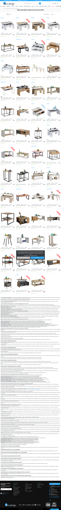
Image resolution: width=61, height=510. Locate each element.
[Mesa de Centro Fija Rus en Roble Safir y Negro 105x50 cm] (23, 260)
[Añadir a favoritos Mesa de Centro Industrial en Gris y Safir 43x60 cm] (13, 288)
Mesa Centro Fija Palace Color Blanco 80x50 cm (36, 205)
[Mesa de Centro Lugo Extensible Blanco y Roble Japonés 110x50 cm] (38, 260)
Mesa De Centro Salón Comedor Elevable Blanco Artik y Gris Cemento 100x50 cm (6, 34)
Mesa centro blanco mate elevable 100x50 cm (51, 34)
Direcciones (39, 487)
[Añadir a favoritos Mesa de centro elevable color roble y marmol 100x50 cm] (28, 96)
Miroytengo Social (16, 493)
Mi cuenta (39, 483)
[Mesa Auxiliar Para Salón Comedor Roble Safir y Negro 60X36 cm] (8, 175)
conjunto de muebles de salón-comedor (33, 388)
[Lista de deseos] (55, 3)
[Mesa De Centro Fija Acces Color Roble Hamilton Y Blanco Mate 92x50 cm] (23, 153)
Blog (14, 485)
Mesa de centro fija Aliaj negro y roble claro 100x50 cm (51, 77)
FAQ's (26, 489)
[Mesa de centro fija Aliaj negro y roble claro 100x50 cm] (53, 68)
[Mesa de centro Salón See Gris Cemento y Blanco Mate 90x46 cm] (49, 96)
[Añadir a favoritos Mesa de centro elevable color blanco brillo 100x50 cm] (59, 117)
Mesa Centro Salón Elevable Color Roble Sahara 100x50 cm (6, 205)
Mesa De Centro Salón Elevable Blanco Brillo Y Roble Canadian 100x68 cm (36, 120)
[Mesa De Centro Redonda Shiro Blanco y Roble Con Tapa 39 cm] (8, 239)
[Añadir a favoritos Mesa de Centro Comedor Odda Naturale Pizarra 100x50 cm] (59, 267)
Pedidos (38, 485)
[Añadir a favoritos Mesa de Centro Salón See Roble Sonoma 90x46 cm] (59, 96)
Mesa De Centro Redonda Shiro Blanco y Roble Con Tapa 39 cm (6, 248)
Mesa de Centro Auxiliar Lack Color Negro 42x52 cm (36, 141)
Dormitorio (8, 6)
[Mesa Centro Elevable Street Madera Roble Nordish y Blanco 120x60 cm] (16, 53)
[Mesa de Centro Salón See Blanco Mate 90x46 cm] (1, 139)
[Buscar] (40, 3)
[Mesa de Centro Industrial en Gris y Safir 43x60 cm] (8, 282)
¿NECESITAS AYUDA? (55, 483)
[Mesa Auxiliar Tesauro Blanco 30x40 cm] (53, 239)
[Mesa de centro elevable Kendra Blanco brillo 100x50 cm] (31, 32)
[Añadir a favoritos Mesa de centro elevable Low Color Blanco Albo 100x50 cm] (59, 181)
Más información (27, 255)
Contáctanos (15, 484)
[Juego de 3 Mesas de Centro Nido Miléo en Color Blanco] (38, 68)
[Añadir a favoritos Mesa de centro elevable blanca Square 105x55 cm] (13, 74)
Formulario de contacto (54, 492)
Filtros (8, 14)
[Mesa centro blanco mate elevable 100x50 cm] (1, 32)
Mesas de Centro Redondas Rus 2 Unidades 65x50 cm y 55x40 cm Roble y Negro (36, 248)
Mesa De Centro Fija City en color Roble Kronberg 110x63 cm (36, 291)
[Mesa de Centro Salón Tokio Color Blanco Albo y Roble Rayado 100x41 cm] (38, 218)
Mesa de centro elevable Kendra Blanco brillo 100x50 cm (51, 141)
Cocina (36, 6)
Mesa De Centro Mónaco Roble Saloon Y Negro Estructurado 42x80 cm (21, 227)
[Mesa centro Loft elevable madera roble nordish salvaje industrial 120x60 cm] (1, 96)
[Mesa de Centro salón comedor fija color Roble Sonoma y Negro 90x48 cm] (8, 46)
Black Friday (15, 494)
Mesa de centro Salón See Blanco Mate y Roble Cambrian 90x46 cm (6, 141)
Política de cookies (28, 488)
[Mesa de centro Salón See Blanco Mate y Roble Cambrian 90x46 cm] (48, 96)
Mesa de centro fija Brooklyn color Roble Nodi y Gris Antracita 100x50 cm (21, 141)
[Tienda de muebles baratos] (9, 3)
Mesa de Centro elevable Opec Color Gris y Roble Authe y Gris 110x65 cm (21, 291)
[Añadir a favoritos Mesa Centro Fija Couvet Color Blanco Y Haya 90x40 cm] (59, 203)
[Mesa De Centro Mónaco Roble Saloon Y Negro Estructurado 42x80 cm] (23, 218)
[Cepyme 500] (48, 504)
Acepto (37, 257)
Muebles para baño (27, 6)
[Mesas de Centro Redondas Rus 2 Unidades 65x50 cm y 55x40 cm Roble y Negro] (38, 239)
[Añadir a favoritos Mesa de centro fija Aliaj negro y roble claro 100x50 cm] (59, 74)
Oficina (32, 6)
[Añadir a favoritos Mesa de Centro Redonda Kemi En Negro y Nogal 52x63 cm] (13, 267)
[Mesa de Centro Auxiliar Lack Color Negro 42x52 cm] (38, 132)
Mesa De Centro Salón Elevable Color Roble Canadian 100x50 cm (36, 34)
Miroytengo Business (16, 492)
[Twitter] (50, 500)
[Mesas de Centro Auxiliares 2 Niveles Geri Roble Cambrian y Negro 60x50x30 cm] (53, 153)
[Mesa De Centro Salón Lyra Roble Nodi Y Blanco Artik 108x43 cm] (23, 111)
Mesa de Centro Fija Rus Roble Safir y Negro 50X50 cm (6, 227)
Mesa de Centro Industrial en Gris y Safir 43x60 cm (6, 291)
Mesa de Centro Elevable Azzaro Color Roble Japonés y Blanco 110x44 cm (36, 184)
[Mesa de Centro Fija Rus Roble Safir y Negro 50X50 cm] (8, 218)
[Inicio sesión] (53, 3)
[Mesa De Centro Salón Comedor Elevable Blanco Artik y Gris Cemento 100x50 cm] (17, 32)
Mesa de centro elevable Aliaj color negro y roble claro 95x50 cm (21, 77)
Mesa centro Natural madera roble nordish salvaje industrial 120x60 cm (21, 205)
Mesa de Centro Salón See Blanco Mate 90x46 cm (21, 248)
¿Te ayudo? (53, 509)
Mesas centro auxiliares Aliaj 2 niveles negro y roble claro (6, 120)
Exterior (49, 6)
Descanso (21, 6)
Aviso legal (26, 485)
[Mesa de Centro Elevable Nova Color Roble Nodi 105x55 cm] (1, 75)
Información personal (40, 484)
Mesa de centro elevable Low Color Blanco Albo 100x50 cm (51, 184)
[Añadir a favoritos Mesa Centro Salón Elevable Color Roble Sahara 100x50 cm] (13, 203)
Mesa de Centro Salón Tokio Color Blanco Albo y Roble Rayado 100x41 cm (36, 227)
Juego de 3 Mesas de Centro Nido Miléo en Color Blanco (36, 77)
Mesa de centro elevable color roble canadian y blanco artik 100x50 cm (21, 34)
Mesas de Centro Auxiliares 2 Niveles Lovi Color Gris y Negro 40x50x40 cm (21, 184)
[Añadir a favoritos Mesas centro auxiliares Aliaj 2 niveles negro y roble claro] (13, 117)
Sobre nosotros (15, 489)
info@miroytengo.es (54, 490)
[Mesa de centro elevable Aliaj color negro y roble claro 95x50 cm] (23, 68)
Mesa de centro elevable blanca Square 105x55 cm (6, 77)
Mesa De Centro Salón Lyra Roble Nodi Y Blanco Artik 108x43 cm (21, 120)
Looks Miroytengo (16, 488)
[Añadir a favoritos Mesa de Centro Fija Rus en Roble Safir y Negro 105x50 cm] (28, 267)
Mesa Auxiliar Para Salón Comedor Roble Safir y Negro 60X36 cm (6, 184)
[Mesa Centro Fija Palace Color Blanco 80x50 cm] (38, 196)
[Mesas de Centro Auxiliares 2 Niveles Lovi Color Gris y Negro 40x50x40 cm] (23, 175)
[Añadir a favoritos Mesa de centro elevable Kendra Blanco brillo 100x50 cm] (59, 138)
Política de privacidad (28, 487)
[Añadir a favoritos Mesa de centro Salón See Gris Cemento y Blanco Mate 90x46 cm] (13, 160)
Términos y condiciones (28, 484)
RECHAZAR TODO (23, 257)
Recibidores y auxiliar (42, 6)
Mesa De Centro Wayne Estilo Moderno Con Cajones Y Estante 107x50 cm (51, 227)
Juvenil (13, 6)
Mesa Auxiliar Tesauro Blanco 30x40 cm (51, 248)
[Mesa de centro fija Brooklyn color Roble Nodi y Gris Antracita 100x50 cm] (23, 132)
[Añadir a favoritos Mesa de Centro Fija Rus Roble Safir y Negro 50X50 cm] (13, 224)
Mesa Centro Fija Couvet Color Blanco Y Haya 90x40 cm (51, 205)
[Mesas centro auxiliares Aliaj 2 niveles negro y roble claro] (8, 111)
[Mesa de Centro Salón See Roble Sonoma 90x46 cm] (53, 89)
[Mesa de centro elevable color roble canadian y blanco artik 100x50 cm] (2, 32)
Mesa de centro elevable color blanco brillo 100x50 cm (51, 120)
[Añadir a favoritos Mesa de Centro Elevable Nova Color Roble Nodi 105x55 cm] (59, 53)
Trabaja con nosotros (16, 487)
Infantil (16, 6)
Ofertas (53, 6)
